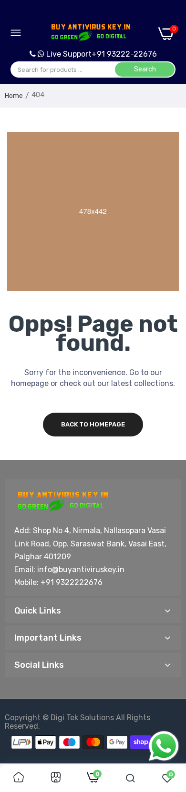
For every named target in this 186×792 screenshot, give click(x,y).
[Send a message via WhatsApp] (163, 746)
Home (14, 96)
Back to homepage (93, 424)
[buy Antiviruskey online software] (90, 33)
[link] (18, 778)
